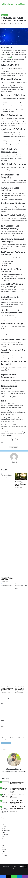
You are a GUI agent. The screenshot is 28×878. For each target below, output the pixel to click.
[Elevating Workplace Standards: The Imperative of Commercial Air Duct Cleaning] (5, 790)
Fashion (3, 836)
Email (2, 726)
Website (3, 732)
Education (4, 832)
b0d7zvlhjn (13, 57)
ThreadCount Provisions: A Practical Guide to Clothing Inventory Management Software (20, 689)
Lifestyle (4, 847)
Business (4, 826)
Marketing (4, 849)
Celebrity (4, 828)
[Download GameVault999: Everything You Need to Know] (5, 802)
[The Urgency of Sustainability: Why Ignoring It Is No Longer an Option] (21, 476)
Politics (3, 851)
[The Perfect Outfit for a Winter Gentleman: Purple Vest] (5, 784)
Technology (4, 15)
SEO (3, 853)
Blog (3, 824)
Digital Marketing (6, 830)
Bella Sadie (5, 23)
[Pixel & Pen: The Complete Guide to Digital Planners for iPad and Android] (7, 634)
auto (3, 822)
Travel (3, 860)
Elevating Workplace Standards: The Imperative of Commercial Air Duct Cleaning (18, 790)
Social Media (4, 855)
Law (3, 845)
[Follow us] (26, 866)
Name (2, 720)
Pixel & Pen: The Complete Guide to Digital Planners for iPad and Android (7, 689)
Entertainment (5, 834)
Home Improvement (6, 843)
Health (3, 841)
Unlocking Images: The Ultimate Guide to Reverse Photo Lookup (7, 578)
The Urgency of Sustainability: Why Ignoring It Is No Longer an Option (20, 483)
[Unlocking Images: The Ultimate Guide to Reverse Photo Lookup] (7, 524)
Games (3, 838)
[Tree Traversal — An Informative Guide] (5, 796)
